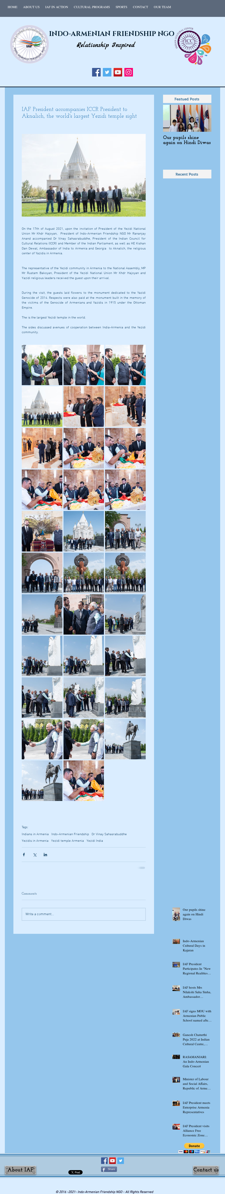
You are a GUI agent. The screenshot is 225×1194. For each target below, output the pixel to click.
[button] (56, 7)
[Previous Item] (170, 118)
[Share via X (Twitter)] (35, 854)
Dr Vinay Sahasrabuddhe (109, 834)
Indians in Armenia (35, 834)
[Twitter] (107, 72)
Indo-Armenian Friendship (70, 834)
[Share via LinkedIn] (45, 854)
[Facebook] (96, 72)
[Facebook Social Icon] (104, 1160)
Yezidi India (95, 841)
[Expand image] (42, 365)
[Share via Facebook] (24, 854)
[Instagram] (128, 72)
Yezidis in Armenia (35, 841)
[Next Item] (204, 118)
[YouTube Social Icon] (112, 1160)
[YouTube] (118, 72)
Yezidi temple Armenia (67, 841)
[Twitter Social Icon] (120, 1160)
